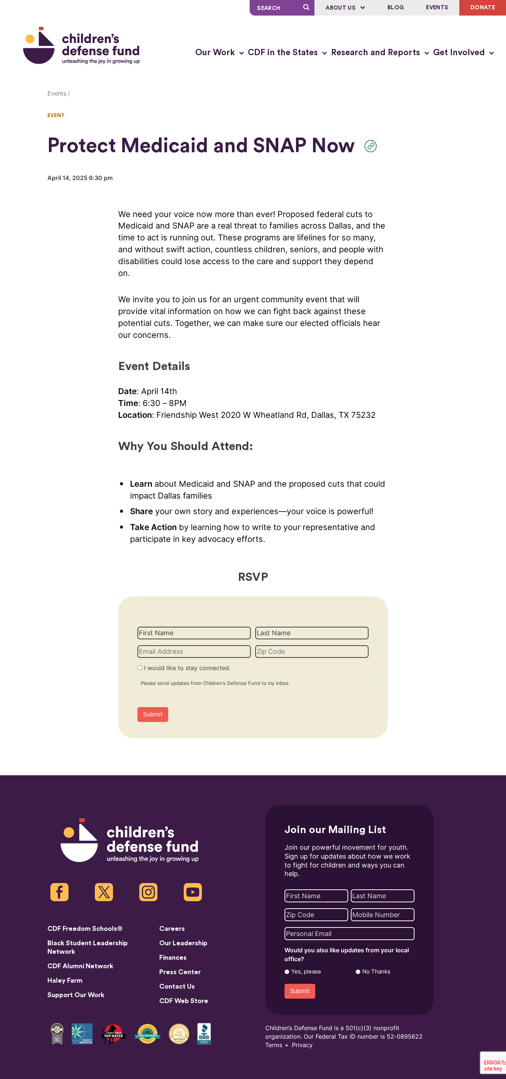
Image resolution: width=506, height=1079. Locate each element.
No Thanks (376, 972)
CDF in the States (284, 53)
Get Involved (460, 53)
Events (437, 7)
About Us (341, 8)
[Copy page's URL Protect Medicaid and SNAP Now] (372, 146)
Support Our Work (75, 995)
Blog (395, 7)
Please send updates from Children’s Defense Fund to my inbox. (215, 683)
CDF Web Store (183, 1001)
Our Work (216, 53)
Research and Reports (376, 53)
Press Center (180, 972)
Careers (172, 928)
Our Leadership (183, 943)
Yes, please (306, 972)
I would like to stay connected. (187, 668)
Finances (173, 957)
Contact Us (177, 986)
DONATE (482, 7)
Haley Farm (65, 980)
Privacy (302, 1045)
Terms (273, 1045)
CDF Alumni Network (80, 966)
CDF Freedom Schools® (85, 928)
